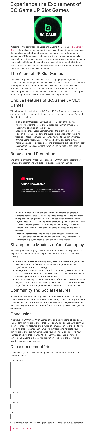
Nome (14, 393)
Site (12, 413)
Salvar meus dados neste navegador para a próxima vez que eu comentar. (48, 423)
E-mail (14, 403)
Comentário (16, 361)
